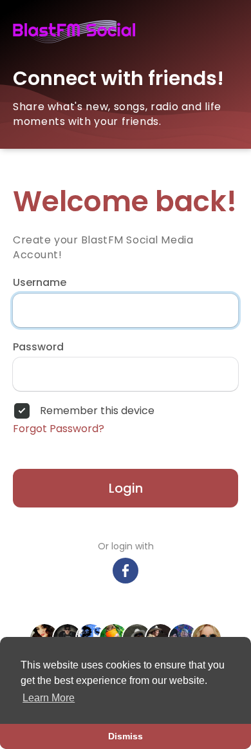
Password (38, 347)
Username (39, 283)
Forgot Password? (58, 429)
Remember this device (97, 411)
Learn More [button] (49, 697)
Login (126, 488)
